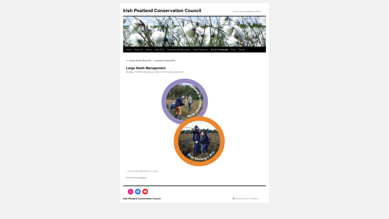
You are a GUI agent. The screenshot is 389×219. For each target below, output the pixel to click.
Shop (233, 49)
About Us (139, 49)
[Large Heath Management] (194, 122)
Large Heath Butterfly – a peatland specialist (150, 60)
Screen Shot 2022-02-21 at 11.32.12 (143, 171)
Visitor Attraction (200, 49)
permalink (142, 177)
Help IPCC (159, 49)
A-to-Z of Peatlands (219, 49)
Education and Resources (178, 49)
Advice (149, 49)
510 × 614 (174, 71)
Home (129, 49)
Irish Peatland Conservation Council (162, 10)
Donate (242, 49)
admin (131, 71)
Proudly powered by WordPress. (247, 198)
